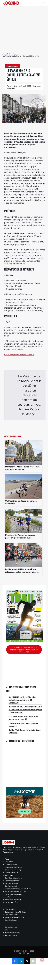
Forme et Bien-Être (11, 902)
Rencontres (9, 862)
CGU (6, 930)
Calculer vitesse (10, 909)
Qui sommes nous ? (11, 927)
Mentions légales (11, 935)
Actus (7, 859)
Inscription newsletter (12, 932)
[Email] (33, 961)
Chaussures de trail (11, 872)
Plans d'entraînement (12, 881)
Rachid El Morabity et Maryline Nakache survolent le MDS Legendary (22, 700)
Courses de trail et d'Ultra (13, 867)
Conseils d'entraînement (13, 878)
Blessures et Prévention (13, 899)
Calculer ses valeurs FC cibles (15, 912)
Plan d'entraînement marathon (15, 891)
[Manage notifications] (42, 960)
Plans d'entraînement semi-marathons (18, 889)
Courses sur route (11, 864)
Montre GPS (9, 875)
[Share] (15, 961)
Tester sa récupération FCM (14, 917)
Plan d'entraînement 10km (14, 894)
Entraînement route (11, 883)
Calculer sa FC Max (11, 915)
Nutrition (8, 897)
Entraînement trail (11, 886)
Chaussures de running (13, 870)
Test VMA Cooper (11, 920)
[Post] (27, 961)
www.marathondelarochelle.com (19, 354)
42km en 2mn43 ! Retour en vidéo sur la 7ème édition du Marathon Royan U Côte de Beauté (25, 709)
